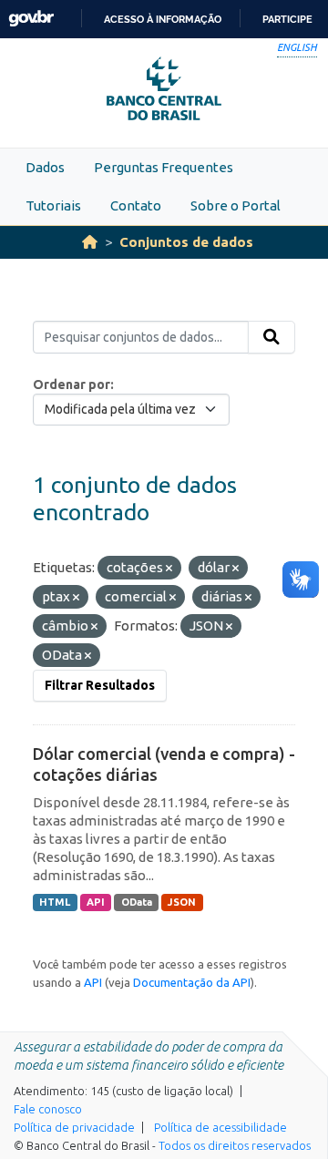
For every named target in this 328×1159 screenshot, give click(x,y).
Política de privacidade (74, 1127)
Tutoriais (53, 205)
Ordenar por (71, 384)
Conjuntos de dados (186, 242)
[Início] (89, 242)
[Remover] (169, 568)
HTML (54, 902)
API (96, 902)
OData (136, 902)
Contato (135, 205)
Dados (45, 167)
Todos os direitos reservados (235, 1145)
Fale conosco (48, 1109)
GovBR (31, 18)
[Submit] (271, 337)
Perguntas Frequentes (163, 167)
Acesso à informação (162, 19)
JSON (182, 902)
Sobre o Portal (235, 205)
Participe (287, 19)
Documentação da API (192, 982)
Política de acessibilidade (220, 1127)
